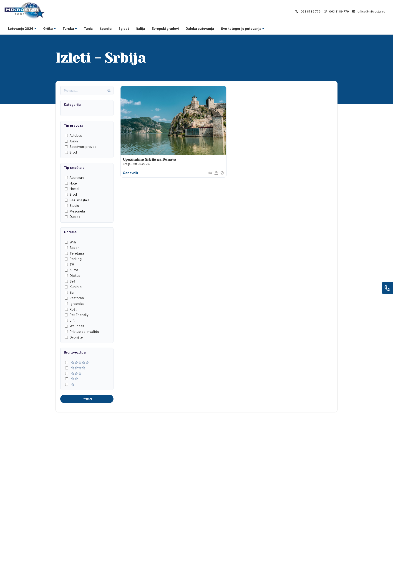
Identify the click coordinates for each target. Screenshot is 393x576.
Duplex (75, 217)
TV (72, 264)
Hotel (74, 183)
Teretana (77, 253)
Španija (106, 28)
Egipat (123, 28)
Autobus (76, 135)
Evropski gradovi (165, 28)
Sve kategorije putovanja (241, 28)
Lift (72, 320)
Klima (74, 270)
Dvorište (76, 337)
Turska (68, 28)
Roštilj (74, 309)
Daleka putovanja (200, 28)
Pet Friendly (79, 315)
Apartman (77, 177)
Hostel (74, 189)
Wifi (73, 242)
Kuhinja (76, 287)
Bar (72, 292)
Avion (74, 141)
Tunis (88, 28)
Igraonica (77, 304)
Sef (72, 281)
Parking (76, 259)
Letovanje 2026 (20, 28)
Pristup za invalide (84, 331)
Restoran (77, 298)
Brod (73, 152)
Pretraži (87, 399)
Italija (140, 28)
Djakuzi (75, 276)
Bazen (75, 248)
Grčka (48, 28)
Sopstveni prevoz (83, 147)
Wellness (77, 326)
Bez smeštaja (79, 200)
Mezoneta (77, 211)
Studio (74, 205)
